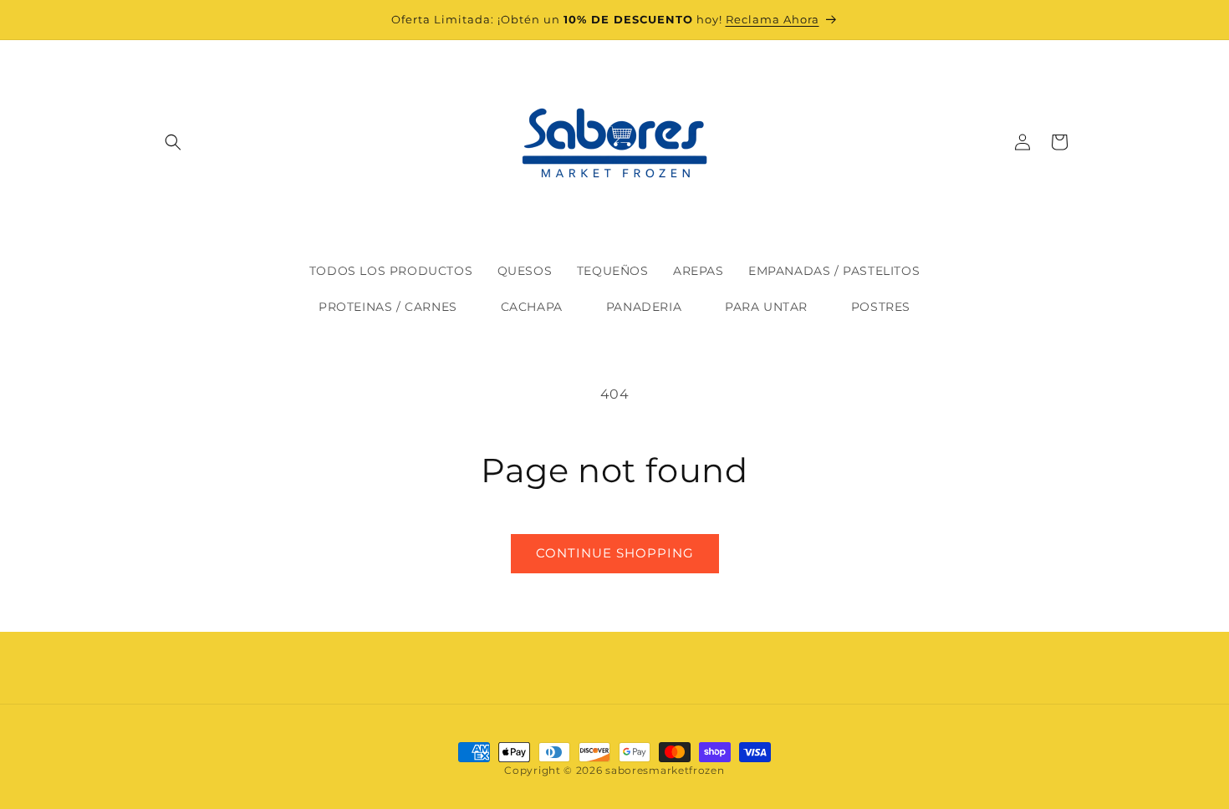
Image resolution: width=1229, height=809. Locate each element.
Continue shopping (615, 553)
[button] (173, 142)
